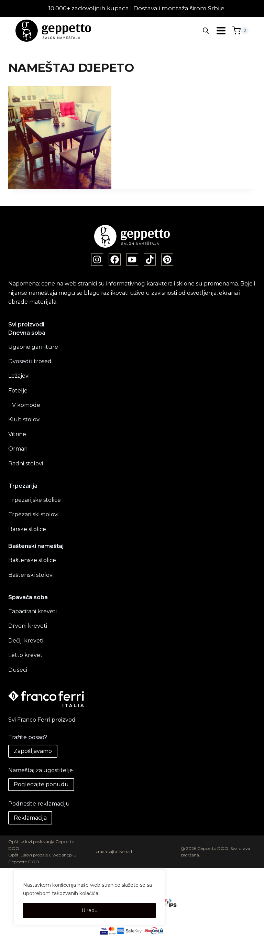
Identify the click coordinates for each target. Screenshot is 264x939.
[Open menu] (221, 30)
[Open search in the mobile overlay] (205, 31)
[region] (89, 897)
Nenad (125, 851)
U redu (89, 910)
